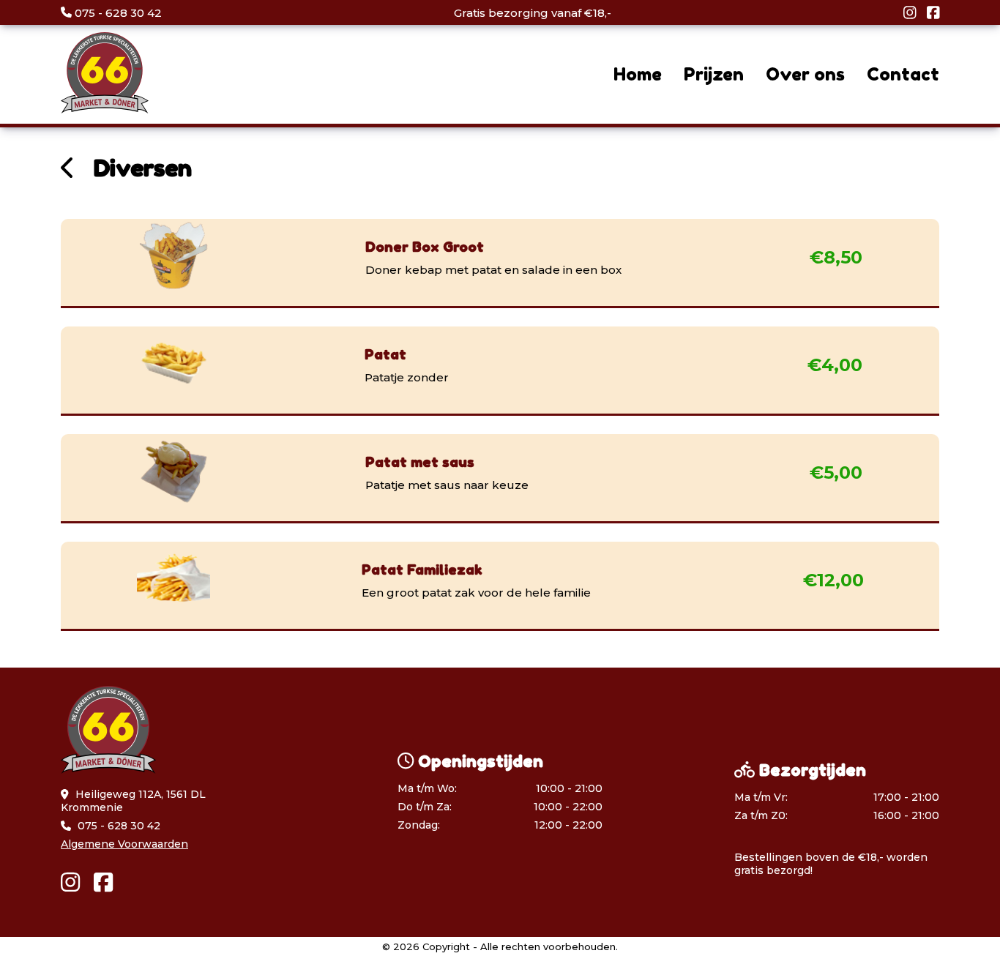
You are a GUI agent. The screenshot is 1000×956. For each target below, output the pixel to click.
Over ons (805, 74)
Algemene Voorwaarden (124, 844)
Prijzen (714, 74)
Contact (903, 74)
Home (637, 74)
